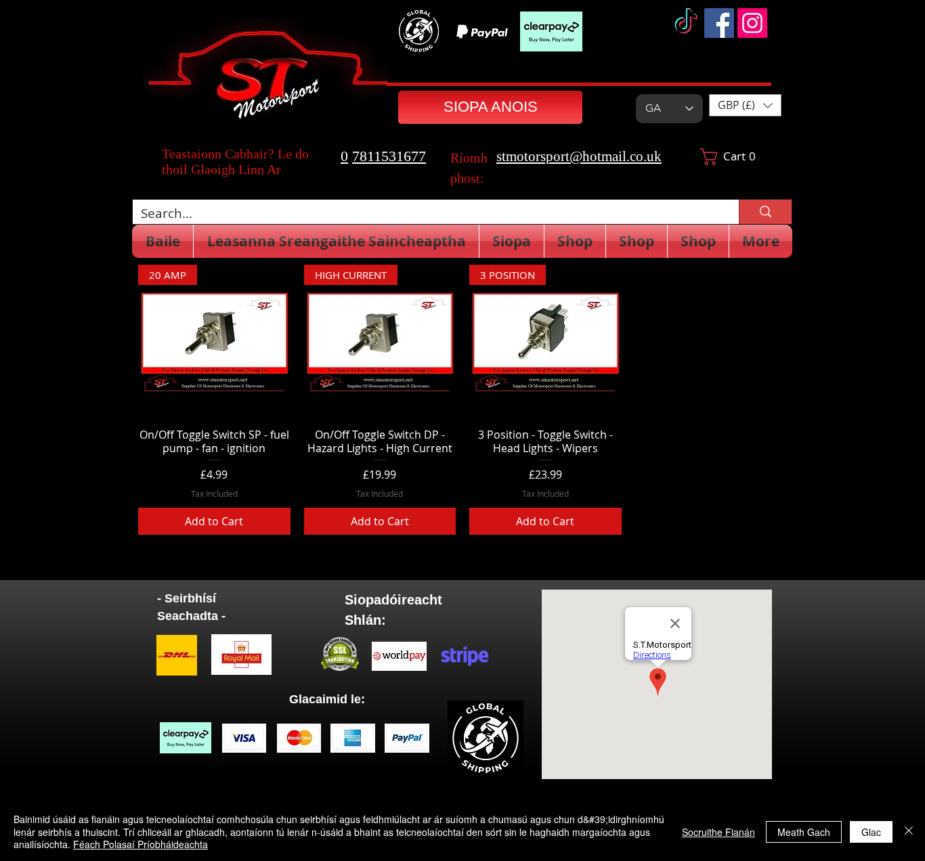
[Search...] (765, 212)
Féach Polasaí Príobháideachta (140, 844)
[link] (733, 156)
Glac (871, 832)
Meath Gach (803, 832)
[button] (745, 105)
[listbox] (745, 105)
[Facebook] (719, 23)
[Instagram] (752, 23)
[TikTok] (686, 23)
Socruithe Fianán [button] (718, 832)
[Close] (909, 831)
